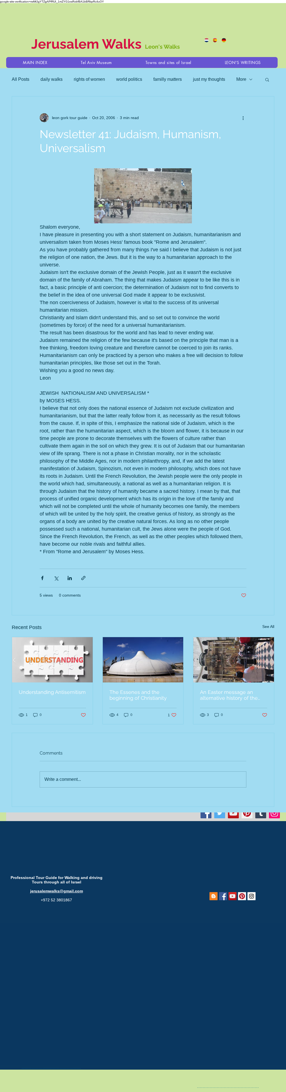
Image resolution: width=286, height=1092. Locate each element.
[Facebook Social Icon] (223, 896)
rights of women (89, 79)
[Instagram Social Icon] (251, 896)
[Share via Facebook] (42, 578)
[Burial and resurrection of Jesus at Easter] (233, 659)
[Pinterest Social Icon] (242, 896)
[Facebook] (206, 812)
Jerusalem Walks (88, 44)
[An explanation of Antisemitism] (52, 659)
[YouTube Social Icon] (232, 896)
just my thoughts (209, 79)
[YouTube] (233, 812)
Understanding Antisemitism (52, 692)
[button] (168, 62)
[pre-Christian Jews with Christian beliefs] (143, 659)
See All (268, 626)
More (241, 79)
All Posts (20, 79)
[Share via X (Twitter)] (56, 578)
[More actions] (243, 117)
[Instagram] (274, 812)
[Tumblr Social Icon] (260, 812)
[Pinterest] (247, 812)
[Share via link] (83, 578)
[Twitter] (219, 812)
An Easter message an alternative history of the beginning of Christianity (229, 695)
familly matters (167, 79)
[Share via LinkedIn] (69, 578)
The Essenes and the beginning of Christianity (138, 695)
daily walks (51, 79)
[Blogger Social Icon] (213, 896)
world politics (129, 79)
